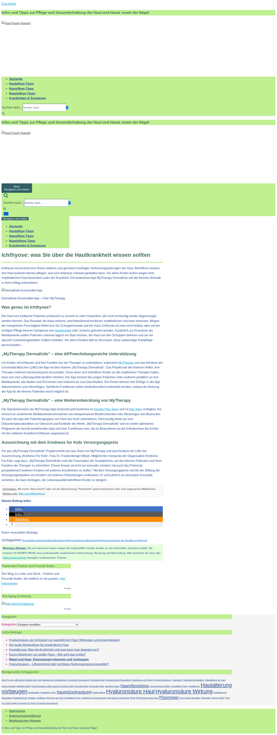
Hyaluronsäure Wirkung (184, 691)
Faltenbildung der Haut (215, 680)
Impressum (17, 711)
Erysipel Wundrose (162, 680)
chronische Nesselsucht (79, 680)
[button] (16, 509)
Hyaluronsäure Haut (130, 691)
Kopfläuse (41, 698)
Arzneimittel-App (30, 540)
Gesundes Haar (96, 686)
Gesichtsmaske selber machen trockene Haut (52, 686)
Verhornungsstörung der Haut (114, 540)
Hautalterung (194, 686)
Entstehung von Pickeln (142, 680)
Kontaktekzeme (20, 698)
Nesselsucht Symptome (118, 698)
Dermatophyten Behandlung (118, 680)
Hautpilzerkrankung (74, 692)
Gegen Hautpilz (9, 686)
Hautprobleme (99, 692)
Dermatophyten (98, 680)
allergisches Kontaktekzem (54, 680)
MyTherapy (126, 362)
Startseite (16, 79)
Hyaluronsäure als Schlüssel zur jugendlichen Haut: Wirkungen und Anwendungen (64, 640)
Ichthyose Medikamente (87, 540)
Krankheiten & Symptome (27, 98)
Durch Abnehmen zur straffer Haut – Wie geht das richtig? (47, 654)
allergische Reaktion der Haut (28, 680)
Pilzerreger (169, 697)
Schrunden (206, 698)
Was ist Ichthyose (138, 540)
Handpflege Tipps (179, 686)
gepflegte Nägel (23, 686)
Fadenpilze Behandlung (193, 680)
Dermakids (44, 540)
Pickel (132, 698)
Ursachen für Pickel (27, 703)
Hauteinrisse (62, 330)
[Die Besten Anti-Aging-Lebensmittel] (18, 603)
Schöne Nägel (217, 698)
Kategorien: (9, 624)
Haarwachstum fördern (160, 686)
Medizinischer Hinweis (25, 720)
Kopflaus (32, 698)
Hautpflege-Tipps (21, 83)
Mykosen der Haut (55, 698)
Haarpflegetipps (134, 685)
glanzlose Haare (112, 686)
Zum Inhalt (9, 3)
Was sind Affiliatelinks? (32, 493)
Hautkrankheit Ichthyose (62, 540)
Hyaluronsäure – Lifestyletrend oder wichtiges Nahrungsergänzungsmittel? (59, 664)
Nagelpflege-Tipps (22, 93)
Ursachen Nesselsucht (47, 703)
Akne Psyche (8, 680)
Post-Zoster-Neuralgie (190, 698)
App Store (135, 409)
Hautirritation (34, 692)
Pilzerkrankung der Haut (147, 698)
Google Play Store (106, 409)
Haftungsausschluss (15, 557)
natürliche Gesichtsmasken (94, 698)
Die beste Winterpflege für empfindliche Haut (39, 645)
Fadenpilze (177, 680)
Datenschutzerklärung (25, 715)
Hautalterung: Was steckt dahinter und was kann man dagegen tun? (54, 649)
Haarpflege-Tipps (21, 88)
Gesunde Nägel (81, 686)
